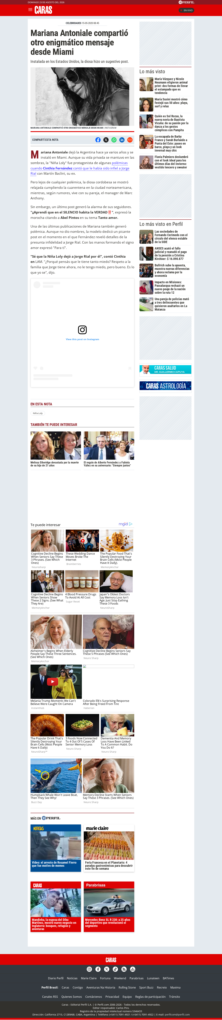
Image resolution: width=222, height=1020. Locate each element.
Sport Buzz (146, 987)
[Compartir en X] (106, 139)
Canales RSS (50, 997)
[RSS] (124, 969)
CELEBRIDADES (73, 23)
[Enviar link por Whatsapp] (114, 139)
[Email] (130, 139)
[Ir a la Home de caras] (43, 13)
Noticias (72, 978)
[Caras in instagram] (89, 969)
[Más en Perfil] (51, 818)
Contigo (78, 987)
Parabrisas (137, 978)
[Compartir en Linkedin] (122, 139)
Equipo (127, 997)
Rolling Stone (127, 987)
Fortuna (105, 978)
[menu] (30, 10)
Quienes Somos (71, 997)
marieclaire (109, 828)
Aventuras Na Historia (100, 987)
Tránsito (174, 997)
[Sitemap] (132, 969)
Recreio (162, 987)
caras (56, 885)
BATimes (168, 978)
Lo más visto (152, 71)
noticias (56, 828)
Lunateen (153, 978)
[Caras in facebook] (98, 969)
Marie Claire (89, 978)
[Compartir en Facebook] (98, 139)
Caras (65, 987)
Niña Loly (38, 413)
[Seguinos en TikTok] (115, 969)
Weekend (120, 978)
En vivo (188, 10)
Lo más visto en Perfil (161, 224)
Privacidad (112, 997)
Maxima (175, 987)
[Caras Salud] (165, 373)
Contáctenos (93, 997)
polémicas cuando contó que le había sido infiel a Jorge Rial (80, 168)
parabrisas (109, 885)
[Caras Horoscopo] (165, 389)
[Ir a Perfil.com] (186, 3)
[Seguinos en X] (106, 969)
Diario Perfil (55, 978)
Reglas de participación (150, 997)
